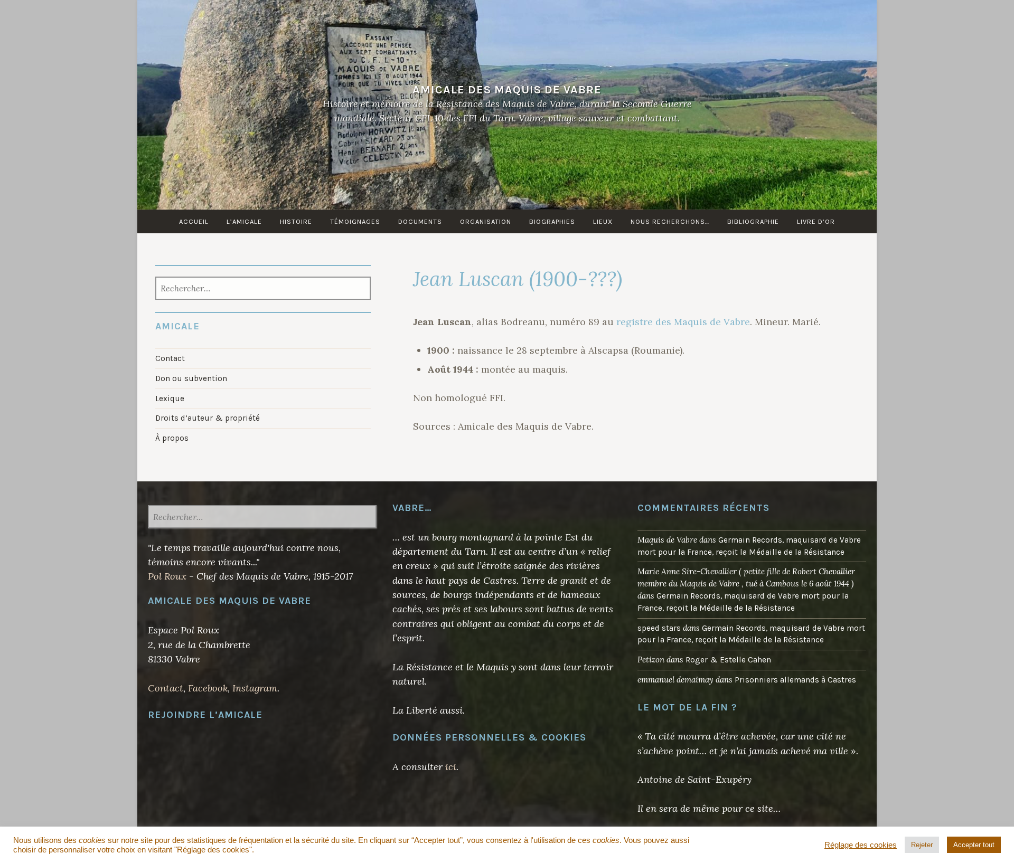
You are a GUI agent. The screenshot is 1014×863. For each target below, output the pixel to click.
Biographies (552, 221)
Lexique (169, 398)
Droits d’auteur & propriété (207, 418)
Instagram (254, 688)
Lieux (603, 221)
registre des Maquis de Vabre (683, 322)
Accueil (194, 221)
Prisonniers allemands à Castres (795, 680)
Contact (170, 358)
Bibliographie (753, 221)
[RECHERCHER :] (263, 289)
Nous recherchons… (670, 221)
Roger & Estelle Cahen (728, 660)
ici (450, 767)
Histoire (296, 221)
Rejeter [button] (922, 845)
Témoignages (355, 221)
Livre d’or (816, 221)
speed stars (659, 628)
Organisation (485, 221)
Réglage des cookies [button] (860, 845)
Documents (420, 221)
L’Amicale (244, 221)
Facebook (208, 688)
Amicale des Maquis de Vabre (507, 89)
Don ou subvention (191, 378)
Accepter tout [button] (973, 845)
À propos (172, 438)
